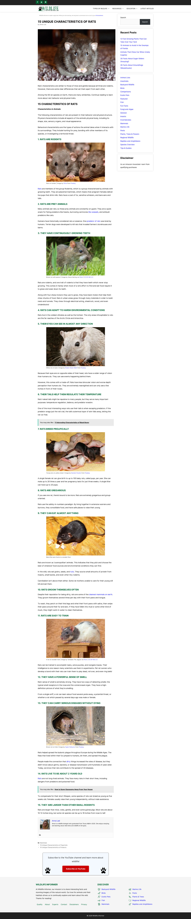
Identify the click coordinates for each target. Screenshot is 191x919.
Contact (64, 904)
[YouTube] (41, 2)
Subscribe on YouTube (75, 869)
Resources (116, 9)
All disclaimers (99, 15)
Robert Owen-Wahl (71, 368)
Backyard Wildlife (127, 85)
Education (131, 9)
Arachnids (124, 81)
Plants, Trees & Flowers (129, 134)
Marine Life (124, 127)
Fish (122, 102)
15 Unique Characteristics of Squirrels (54, 845)
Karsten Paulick (76, 473)
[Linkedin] (40, 835)
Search (123, 18)
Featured (124, 99)
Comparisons (125, 92)
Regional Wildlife (127, 138)
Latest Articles (147, 9)
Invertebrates (125, 120)
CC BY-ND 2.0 (88, 277)
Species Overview (127, 145)
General (123, 113)
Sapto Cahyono (70, 747)
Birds (122, 88)
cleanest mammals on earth (100, 594)
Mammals (43, 843)
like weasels (93, 212)
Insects (123, 116)
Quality (39, 904)
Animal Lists (125, 78)
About (47, 904)
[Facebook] (37, 2)
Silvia (65, 183)
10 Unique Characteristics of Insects (53, 847)
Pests (122, 130)
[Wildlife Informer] (49, 8)
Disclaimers (74, 904)
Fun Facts (124, 106)
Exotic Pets (124, 95)
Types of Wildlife (100, 9)
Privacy (84, 904)
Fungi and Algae (126, 109)
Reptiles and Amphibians (130, 141)
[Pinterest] (45, 2)
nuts (72, 572)
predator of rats (93, 221)
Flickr (81, 277)
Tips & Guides (126, 148)
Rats (40, 189)
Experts (55, 904)
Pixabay (73, 183)
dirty (68, 761)
